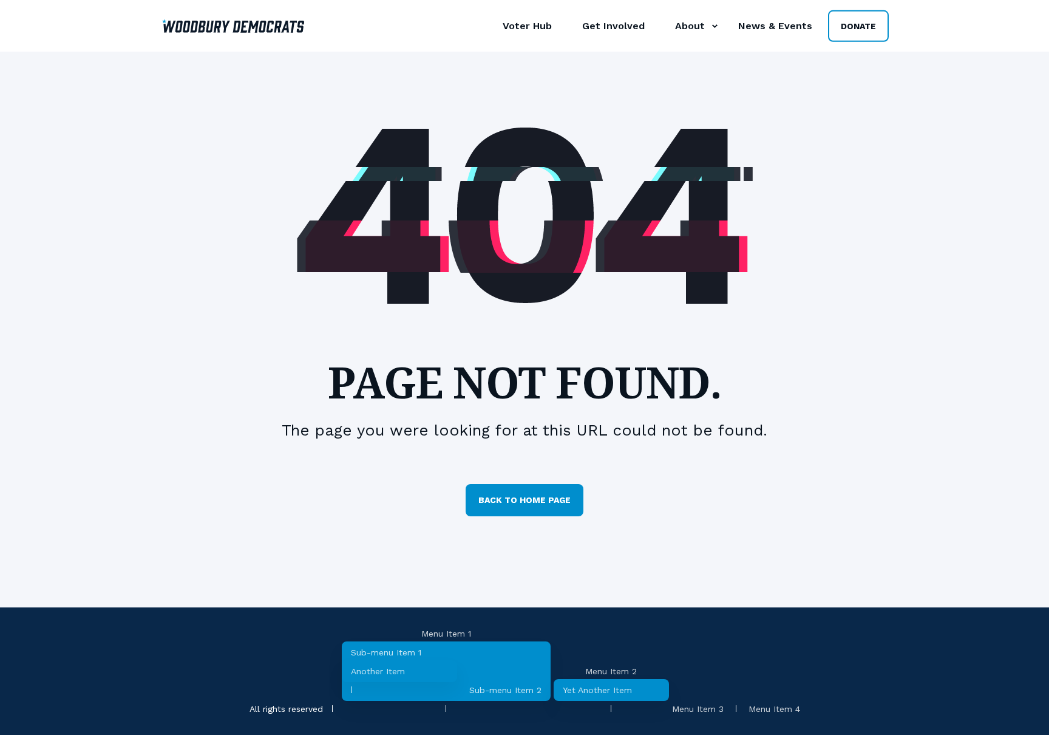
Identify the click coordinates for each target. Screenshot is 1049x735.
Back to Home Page (524, 500)
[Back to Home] (233, 25)
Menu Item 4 (774, 709)
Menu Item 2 (611, 671)
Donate (858, 25)
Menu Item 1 (446, 633)
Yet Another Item (597, 690)
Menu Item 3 (698, 709)
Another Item (378, 671)
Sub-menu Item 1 (386, 652)
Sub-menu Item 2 (505, 690)
